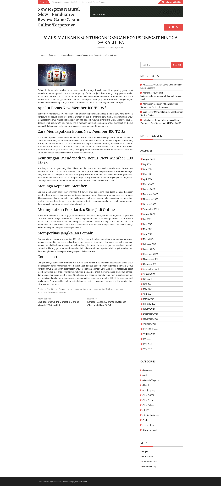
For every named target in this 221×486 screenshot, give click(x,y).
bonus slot (114, 289)
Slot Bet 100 (148, 395)
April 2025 (147, 234)
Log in (145, 451)
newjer (120, 48)
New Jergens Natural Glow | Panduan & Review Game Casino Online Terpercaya (59, 17)
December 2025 (150, 194)
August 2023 (149, 333)
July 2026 (147, 164)
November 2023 (150, 318)
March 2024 (148, 299)
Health (146, 385)
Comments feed (149, 461)
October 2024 (149, 264)
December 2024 (150, 254)
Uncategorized (150, 430)
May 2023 (147, 348)
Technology (148, 425)
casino (146, 375)
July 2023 (147, 338)
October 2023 (149, 323)
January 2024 (149, 309)
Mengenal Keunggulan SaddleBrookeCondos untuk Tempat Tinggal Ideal (160, 95)
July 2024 (147, 279)
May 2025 (147, 229)
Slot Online (52, 289)
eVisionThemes (81, 482)
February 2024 (149, 304)
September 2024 (151, 269)
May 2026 (147, 174)
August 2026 (149, 159)
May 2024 (147, 289)
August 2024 (149, 274)
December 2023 (150, 314)
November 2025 (150, 199)
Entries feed (147, 456)
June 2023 (147, 343)
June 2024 (147, 284)
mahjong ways (150, 390)
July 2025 (147, 219)
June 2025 (147, 224)
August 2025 (149, 214)
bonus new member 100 (98, 289)
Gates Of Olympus (151, 380)
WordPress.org (149, 466)
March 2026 (148, 184)
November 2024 (150, 259)
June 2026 (147, 169)
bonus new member (66, 171)
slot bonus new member (55, 292)
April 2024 (148, 294)
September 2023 (150, 328)
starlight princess (151, 415)
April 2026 (147, 179)
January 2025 (149, 249)
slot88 (146, 410)
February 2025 (149, 244)
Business (147, 370)
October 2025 (149, 204)
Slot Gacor (148, 400)
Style (145, 420)
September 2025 (151, 209)
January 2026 (149, 189)
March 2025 (148, 239)
